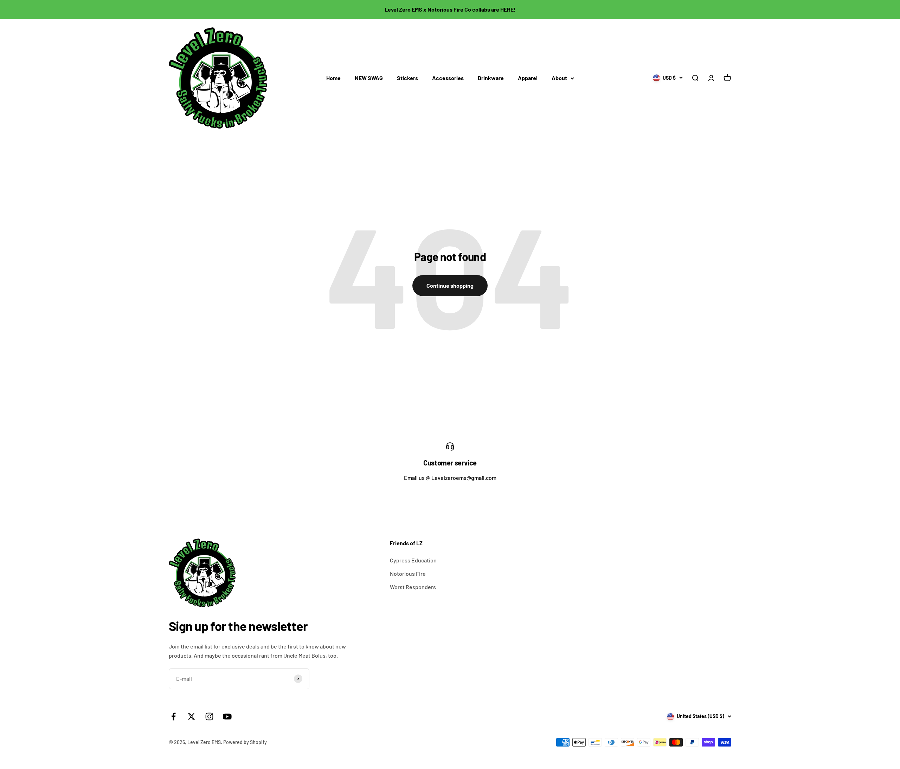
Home (333, 77)
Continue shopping (450, 285)
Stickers (407, 77)
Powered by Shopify (245, 742)
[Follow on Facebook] (173, 716)
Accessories (448, 77)
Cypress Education (413, 560)
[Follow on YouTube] (227, 716)
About (559, 77)
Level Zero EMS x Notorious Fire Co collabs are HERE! (450, 9)
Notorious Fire (408, 573)
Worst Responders (413, 587)
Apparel (528, 77)
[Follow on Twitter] (191, 716)
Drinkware (491, 77)
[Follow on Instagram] (209, 716)
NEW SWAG (369, 77)
